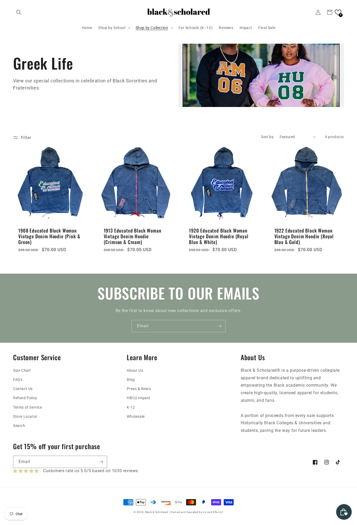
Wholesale (136, 416)
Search (19, 426)
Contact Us (23, 389)
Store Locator (25, 416)
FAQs (17, 379)
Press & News (139, 389)
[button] (19, 12)
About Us (135, 370)
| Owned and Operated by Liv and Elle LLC (196, 512)
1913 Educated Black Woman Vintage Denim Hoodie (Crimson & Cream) (133, 236)
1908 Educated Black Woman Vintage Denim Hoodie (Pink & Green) (49, 236)
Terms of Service (27, 407)
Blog (131, 379)
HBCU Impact (139, 398)
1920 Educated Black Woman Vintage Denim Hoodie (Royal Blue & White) (219, 236)
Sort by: (267, 137)
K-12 (131, 407)
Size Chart (22, 370)
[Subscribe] (219, 326)
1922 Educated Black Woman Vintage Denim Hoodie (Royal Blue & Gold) (304, 236)
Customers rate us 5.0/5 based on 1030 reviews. (91, 470)
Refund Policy (25, 398)
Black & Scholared (156, 512)
